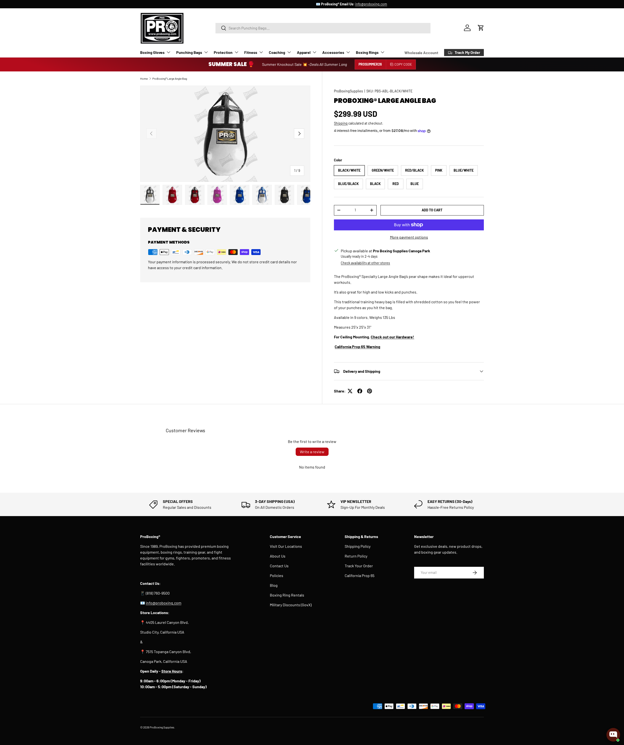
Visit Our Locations (286, 546)
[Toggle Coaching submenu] (289, 52)
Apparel (304, 52)
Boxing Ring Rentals (287, 595)
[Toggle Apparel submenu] (314, 52)
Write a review (312, 451)
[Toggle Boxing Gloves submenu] (168, 52)
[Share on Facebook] (360, 391)
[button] (481, 27)
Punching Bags (189, 52)
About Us (277, 556)
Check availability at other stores (365, 263)
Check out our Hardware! (392, 336)
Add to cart (432, 210)
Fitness (250, 52)
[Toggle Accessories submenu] (348, 52)
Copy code (403, 64)
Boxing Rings (367, 52)
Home (144, 78)
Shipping (341, 123)
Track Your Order (359, 565)
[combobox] (322, 28)
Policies (276, 575)
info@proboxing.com (332, 4)
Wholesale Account (421, 52)
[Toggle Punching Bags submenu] (206, 52)
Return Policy (356, 556)
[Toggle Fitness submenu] (261, 52)
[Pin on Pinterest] (369, 391)
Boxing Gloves (152, 52)
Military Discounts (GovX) (291, 604)
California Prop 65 (359, 575)
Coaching (277, 52)
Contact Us (279, 565)
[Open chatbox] (613, 735)
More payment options (409, 237)
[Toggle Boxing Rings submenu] (382, 52)
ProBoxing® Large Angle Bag (169, 78)
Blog (274, 585)
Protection (223, 52)
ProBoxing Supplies (162, 727)
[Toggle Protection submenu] (236, 52)
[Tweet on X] (350, 391)
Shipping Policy (357, 546)
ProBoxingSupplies (348, 91)
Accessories (333, 52)
